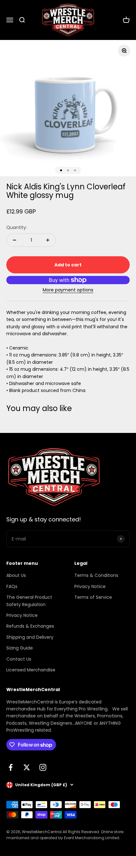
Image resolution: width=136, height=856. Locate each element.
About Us (16, 575)
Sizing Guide (19, 648)
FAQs (11, 586)
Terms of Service (93, 597)
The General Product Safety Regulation (29, 600)
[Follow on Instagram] (43, 767)
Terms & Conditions (96, 575)
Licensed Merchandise (30, 670)
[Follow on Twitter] (26, 767)
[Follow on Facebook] (10, 767)
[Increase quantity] (48, 240)
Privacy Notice (22, 615)
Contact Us (18, 659)
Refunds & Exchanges (30, 626)
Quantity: (16, 227)
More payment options (68, 290)
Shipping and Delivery (29, 637)
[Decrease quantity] (14, 240)
